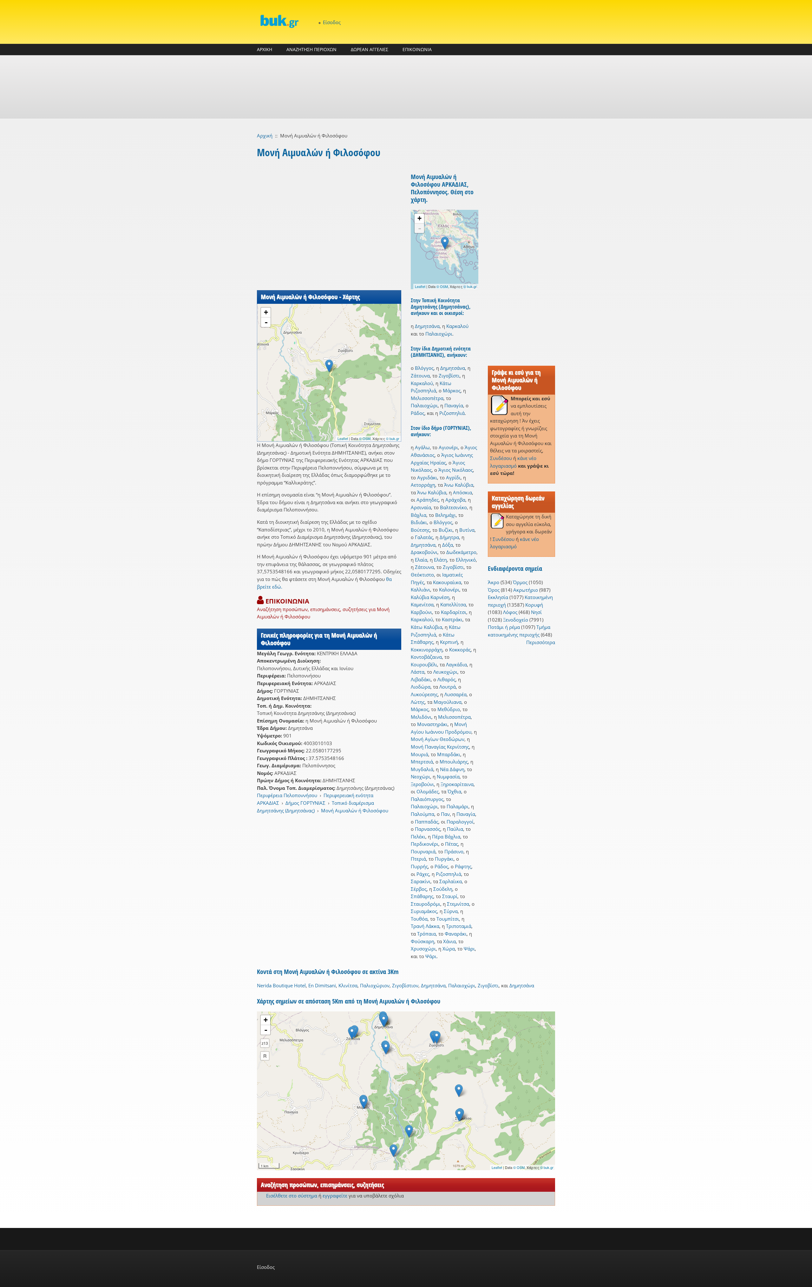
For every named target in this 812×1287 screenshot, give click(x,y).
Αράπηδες (427, 500)
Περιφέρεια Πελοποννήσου (287, 795)
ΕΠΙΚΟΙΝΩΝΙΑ (417, 49)
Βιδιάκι (419, 522)
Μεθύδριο (448, 709)
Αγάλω (422, 447)
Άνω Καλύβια (458, 485)
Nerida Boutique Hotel (281, 985)
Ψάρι (469, 948)
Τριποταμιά (458, 926)
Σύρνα (451, 911)
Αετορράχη (423, 485)
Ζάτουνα (420, 375)
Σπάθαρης (422, 896)
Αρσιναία (421, 507)
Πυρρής (419, 866)
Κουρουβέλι (424, 664)
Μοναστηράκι (432, 724)
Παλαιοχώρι (438, 333)
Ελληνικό (466, 560)
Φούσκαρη (422, 941)
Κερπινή (449, 642)
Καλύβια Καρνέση (430, 597)
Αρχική (264, 135)
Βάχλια (418, 515)
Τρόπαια (426, 933)
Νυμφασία (448, 776)
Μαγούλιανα (448, 702)
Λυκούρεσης (424, 694)
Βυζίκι (446, 530)
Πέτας (451, 844)
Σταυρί (449, 896)
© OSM (364, 438)
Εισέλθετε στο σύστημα (291, 1195)
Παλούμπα (422, 814)
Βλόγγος (424, 368)
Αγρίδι (453, 477)
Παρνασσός (427, 829)
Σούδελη (442, 889)
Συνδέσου (501, 458)
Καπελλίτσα (453, 604)
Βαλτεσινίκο (453, 507)
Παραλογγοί (460, 821)
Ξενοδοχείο (515, 620)
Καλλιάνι (420, 589)
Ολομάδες (427, 791)
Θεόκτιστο (422, 574)
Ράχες (422, 874)
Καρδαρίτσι (453, 612)
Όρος (494, 590)
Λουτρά (447, 687)
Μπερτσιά (422, 761)
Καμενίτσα (422, 604)
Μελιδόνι (421, 717)
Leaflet (342, 438)
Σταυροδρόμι (425, 904)
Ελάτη (440, 560)
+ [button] (266, 312)
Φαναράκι (456, 933)
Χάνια (449, 941)
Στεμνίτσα (458, 904)
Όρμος (520, 582)
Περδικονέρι (424, 844)
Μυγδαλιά (422, 769)
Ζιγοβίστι (449, 375)
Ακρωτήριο (525, 590)
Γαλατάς (424, 537)
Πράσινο (453, 851)
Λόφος (510, 612)
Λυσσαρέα (455, 694)
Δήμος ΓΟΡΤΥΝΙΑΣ (305, 803)
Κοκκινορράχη (426, 649)
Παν (445, 814)
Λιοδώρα (420, 687)
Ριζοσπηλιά (452, 413)
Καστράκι (452, 619)
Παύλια (455, 829)
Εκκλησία (498, 597)
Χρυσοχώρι (423, 948)
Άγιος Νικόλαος (455, 470)
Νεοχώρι (420, 776)
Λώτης (418, 702)
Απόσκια (462, 492)
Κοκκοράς (460, 649)
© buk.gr (392, 438)
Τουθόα (419, 919)
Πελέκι (418, 836)
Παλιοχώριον (375, 985)
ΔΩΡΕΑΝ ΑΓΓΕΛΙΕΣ (369, 49)
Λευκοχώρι (445, 672)
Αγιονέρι (448, 447)
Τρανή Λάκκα (425, 926)
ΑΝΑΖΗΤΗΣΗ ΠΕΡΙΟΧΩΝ (311, 49)
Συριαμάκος (424, 911)
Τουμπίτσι (447, 919)
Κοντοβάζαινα (426, 657)
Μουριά (419, 754)
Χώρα (448, 948)
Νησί (536, 612)
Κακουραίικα (447, 582)
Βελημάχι (445, 515)
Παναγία (453, 405)
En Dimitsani (322, 985)
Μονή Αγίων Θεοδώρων (437, 739)
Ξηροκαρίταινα (457, 784)
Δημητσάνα (427, 326)
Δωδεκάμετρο (461, 552)
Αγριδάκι (427, 477)
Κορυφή (534, 605)
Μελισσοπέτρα (427, 398)
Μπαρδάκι (448, 754)
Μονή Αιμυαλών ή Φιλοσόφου (354, 810)
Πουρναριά (423, 851)
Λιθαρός (446, 679)
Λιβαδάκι (421, 679)
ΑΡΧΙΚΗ (264, 49)
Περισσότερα (540, 642)
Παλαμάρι (457, 806)
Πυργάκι (444, 859)
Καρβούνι (421, 612)
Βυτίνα (467, 530)
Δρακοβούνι (424, 552)
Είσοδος (332, 22)
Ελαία (421, 560)
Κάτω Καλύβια (426, 627)
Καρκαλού (457, 326)
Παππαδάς (426, 821)
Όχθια (454, 791)
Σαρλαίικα (450, 881)
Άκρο (493, 582)
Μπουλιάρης (454, 761)
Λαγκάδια (456, 664)
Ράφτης (463, 866)
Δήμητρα (449, 537)
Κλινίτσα (347, 985)
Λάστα (417, 672)
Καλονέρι (449, 589)
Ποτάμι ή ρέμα (504, 627)
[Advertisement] (406, 87)
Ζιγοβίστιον (405, 985)
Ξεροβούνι (422, 784)
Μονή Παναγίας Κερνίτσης (440, 747)
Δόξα (447, 545)
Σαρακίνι (420, 881)
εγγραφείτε (335, 1195)
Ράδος (417, 413)
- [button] (266, 322)
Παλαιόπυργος (427, 799)
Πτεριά (418, 859)
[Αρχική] (279, 21)
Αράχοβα (455, 500)
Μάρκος (452, 390)
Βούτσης (420, 530)
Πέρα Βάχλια (446, 836)
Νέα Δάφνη (452, 769)
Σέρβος (419, 889)
